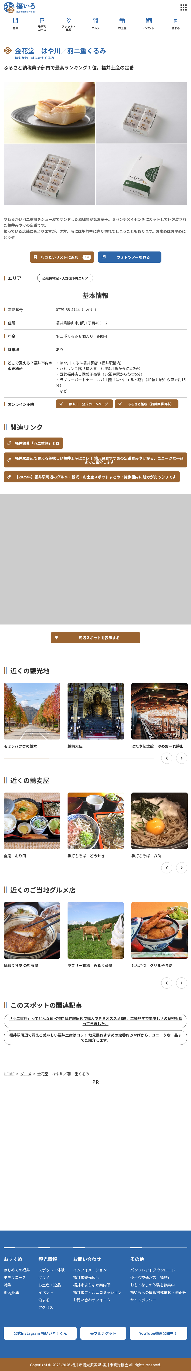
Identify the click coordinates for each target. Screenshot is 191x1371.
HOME (9, 1074)
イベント (148, 28)
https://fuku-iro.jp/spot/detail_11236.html (30, 687)
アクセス (45, 1307)
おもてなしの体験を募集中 (152, 1285)
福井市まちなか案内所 (91, 1285)
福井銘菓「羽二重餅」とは (37, 443)
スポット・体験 (69, 28)
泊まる (175, 28)
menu (183, 7)
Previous (166, 758)
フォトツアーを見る (133, 257)
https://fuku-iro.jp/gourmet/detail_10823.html (95, 799)
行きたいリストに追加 (59, 257)
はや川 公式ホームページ (88, 404)
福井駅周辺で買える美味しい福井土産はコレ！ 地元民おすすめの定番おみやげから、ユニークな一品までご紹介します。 (95, 1037)
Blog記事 (11, 1292)
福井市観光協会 (86, 1277)
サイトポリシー (143, 1300)
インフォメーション (90, 1270)
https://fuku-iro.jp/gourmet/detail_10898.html (158, 908)
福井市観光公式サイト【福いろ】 (19, 7)
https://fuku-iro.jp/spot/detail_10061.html (157, 687)
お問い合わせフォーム (91, 1300)
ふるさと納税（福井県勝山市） (151, 404)
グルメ (95, 28)
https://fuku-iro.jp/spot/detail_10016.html (93, 687)
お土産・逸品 (49, 1285)
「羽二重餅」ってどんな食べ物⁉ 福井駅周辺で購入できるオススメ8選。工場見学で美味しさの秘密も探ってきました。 (95, 1021)
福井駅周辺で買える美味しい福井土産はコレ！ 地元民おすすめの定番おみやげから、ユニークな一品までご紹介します (99, 460)
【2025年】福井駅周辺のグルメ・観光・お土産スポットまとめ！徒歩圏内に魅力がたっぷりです (95, 477)
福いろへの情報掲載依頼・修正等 (158, 1292)
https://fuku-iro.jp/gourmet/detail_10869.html (158, 799)
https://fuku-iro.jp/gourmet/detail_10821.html (31, 799)
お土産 (122, 28)
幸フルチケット (103, 1333)
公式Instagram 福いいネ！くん (40, 1333)
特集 (15, 28)
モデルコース (42, 28)
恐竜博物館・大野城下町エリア (65, 278)
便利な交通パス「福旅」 (150, 1277)
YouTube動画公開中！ (158, 1333)
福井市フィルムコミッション (97, 1292)
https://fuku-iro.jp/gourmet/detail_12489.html (31, 908)
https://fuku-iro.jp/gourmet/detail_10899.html (95, 908)
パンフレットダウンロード (152, 1270)
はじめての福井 (17, 1270)
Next (181, 758)
